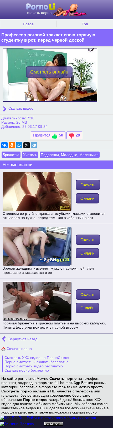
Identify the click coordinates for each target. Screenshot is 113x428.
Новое (28, 24)
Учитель (30, 155)
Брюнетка (11, 155)
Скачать (87, 185)
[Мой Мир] (19, 145)
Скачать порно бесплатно (26, 370)
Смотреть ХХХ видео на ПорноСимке (36, 358)
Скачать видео (20, 108)
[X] (26, 145)
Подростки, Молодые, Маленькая (70, 155)
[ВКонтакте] (4, 145)
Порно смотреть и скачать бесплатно (36, 362)
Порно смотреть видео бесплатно (33, 366)
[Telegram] (34, 145)
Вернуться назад (22, 339)
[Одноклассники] (12, 145)
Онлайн (87, 198)
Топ (85, 24)
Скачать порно (19, 349)
